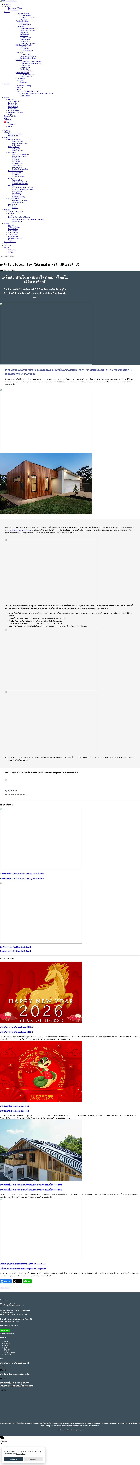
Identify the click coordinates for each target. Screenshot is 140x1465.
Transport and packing (23, 86)
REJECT (33, 1459)
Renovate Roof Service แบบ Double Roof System (36, 93)
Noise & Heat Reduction (28, 56)
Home (6, 1341)
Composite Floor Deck (27, 74)
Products (7, 12)
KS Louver (24, 36)
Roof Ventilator (13, 105)
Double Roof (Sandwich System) (26, 70)
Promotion (7, 4)
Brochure (23, 82)
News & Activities (10, 116)
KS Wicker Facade (26, 50)
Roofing (11, 99)
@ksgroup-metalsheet (7, 1333)
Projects (6, 97)
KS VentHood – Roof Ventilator (30, 63)
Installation (19, 87)
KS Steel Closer (25, 38)
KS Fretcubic (24, 47)
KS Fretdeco (24, 49)
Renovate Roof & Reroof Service (27, 91)
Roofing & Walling (22, 13)
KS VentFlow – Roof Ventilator (30, 62)
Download (19, 80)
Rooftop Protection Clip (28, 43)
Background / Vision (15, 8)
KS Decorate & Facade (23, 45)
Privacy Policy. (21, 1454)
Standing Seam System (27, 17)
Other (10, 114)
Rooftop (19, 60)
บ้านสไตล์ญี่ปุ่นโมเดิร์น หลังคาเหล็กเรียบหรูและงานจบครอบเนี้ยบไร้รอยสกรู (31, 1185)
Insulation (19, 52)
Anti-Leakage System (27, 30)
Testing (18, 89)
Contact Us (7, 120)
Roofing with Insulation (28, 58)
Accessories (20, 26)
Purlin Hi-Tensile (26, 76)
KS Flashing (24, 34)
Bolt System (24, 19)
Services (7, 84)
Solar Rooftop (25, 67)
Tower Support (25, 39)
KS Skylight (24, 32)
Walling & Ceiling (22, 21)
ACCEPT (13, 1459)
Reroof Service (25, 96)
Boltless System (25, 15)
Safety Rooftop (25, 65)
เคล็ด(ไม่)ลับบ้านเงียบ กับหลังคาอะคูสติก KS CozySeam (23, 1264)
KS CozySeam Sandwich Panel (21, 530)
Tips (5, 118)
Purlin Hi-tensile (13, 110)
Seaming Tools (25, 41)
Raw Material (20, 78)
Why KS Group (13, 10)
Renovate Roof (13, 103)
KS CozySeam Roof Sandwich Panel (15, 947)
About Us (7, 6)
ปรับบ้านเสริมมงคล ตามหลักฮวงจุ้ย (14, 1106)
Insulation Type (25, 54)
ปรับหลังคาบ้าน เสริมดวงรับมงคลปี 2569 (16, 1027)
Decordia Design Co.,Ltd (75, 1430)
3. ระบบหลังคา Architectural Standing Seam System (22, 874)
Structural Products (22, 73)
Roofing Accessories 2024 (29, 28)
